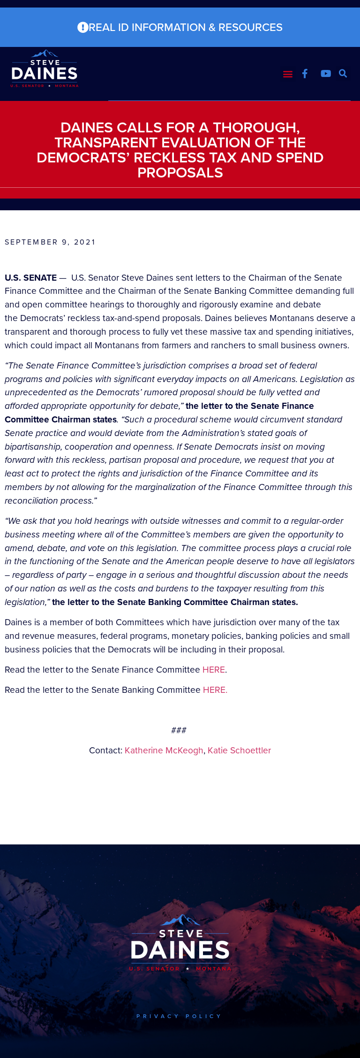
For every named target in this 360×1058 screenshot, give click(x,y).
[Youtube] (326, 73)
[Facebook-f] (305, 73)
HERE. (215, 690)
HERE (213, 669)
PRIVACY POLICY (179, 1016)
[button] (288, 74)
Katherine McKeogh (164, 750)
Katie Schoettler (239, 750)
